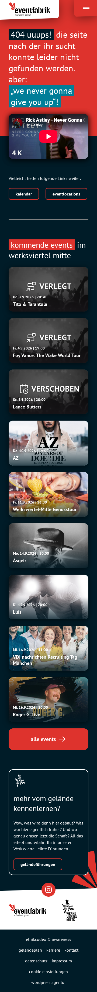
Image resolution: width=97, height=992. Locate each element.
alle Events (43, 739)
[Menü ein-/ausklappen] (85, 6)
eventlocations (66, 194)
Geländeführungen (37, 864)
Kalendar (24, 194)
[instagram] (48, 889)
